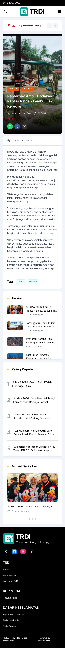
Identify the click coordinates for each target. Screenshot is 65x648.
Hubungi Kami (10, 597)
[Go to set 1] (29, 519)
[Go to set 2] (32, 519)
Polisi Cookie (9, 626)
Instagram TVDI (10, 581)
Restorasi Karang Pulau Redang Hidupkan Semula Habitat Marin (32, 25)
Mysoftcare (44, 640)
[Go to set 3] (35, 519)
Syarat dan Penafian (13, 614)
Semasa (27, 88)
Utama (13, 88)
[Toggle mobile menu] (59, 11)
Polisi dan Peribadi (12, 620)
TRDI (13, 637)
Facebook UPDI (11, 575)
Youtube (7, 569)
